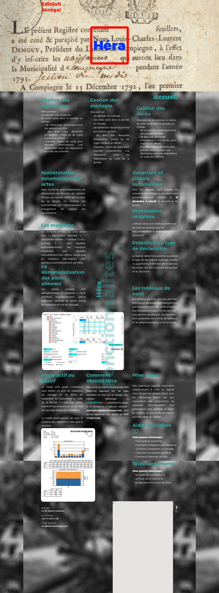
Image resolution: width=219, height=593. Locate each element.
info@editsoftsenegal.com (54, 526)
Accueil (165, 97)
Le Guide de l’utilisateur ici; (150, 474)
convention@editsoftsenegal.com (104, 410)
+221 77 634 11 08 (49, 518)
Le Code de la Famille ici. (149, 478)
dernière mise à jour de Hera (155, 482)
